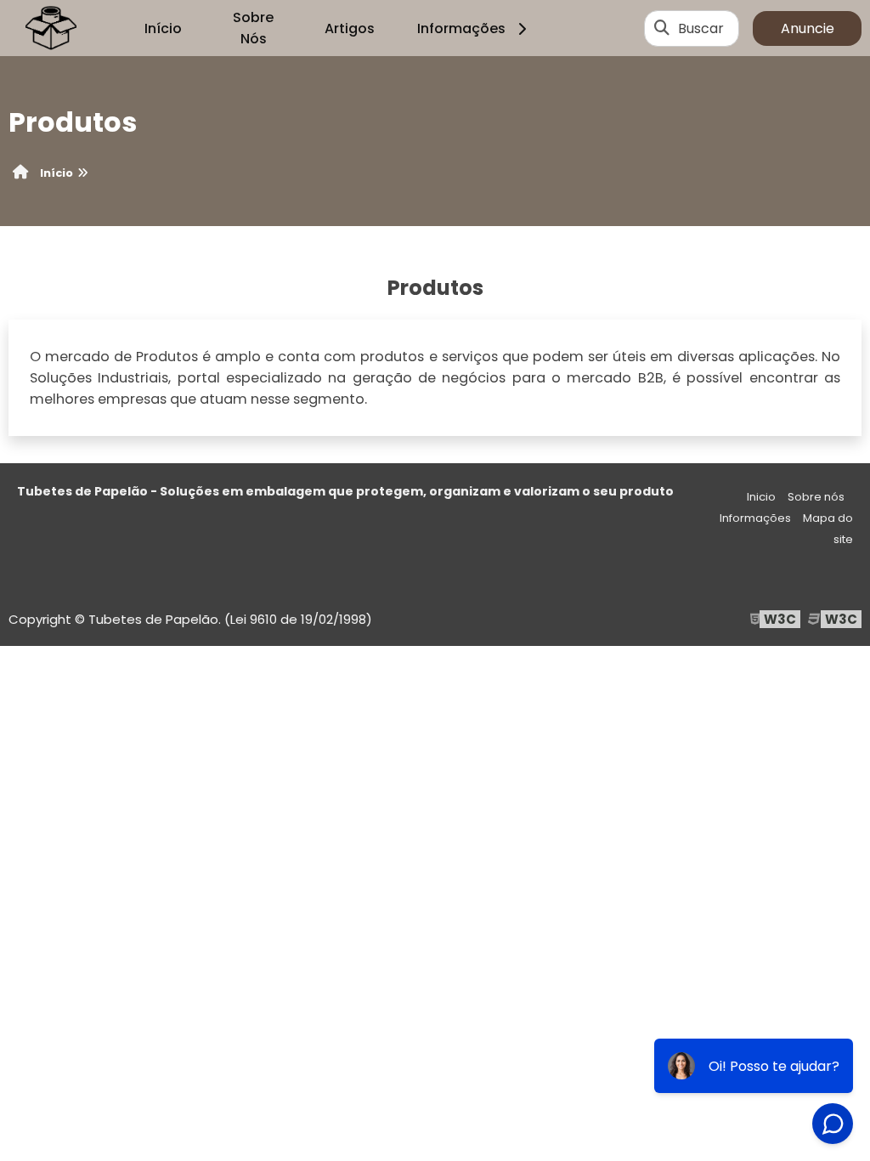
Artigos (350, 28)
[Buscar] (662, 28)
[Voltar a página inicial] (50, 28)
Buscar (701, 28)
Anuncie (807, 28)
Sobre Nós (253, 28)
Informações (461, 28)
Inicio (761, 497)
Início (163, 28)
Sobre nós (816, 497)
